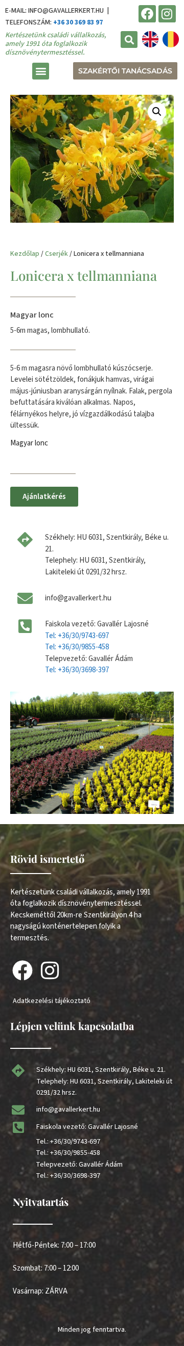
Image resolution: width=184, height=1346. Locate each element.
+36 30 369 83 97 (78, 22)
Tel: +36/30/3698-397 (77, 670)
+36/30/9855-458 (75, 1153)
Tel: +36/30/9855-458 (77, 647)
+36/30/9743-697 (75, 1142)
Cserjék (56, 254)
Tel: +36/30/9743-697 (77, 635)
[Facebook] (147, 13)
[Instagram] (167, 13)
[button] (129, 39)
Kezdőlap (24, 254)
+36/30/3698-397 (75, 1176)
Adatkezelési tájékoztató (51, 1001)
